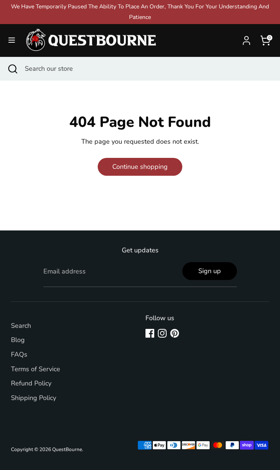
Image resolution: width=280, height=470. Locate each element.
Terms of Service (35, 369)
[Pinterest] (174, 333)
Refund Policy (31, 383)
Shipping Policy (33, 397)
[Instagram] (162, 333)
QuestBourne (67, 449)
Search (21, 325)
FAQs (19, 354)
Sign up (209, 271)
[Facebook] (149, 333)
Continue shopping (140, 166)
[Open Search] (12, 69)
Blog (18, 339)
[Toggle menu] (11, 40)
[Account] (246, 38)
